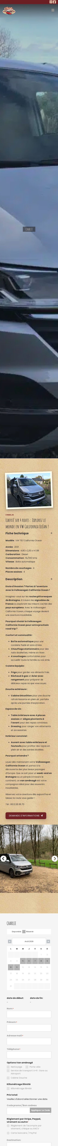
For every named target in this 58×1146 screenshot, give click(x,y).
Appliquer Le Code (40, 1110)
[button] (29, 533)
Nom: (10, 1008)
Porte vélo (35, 1066)
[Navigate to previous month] (9, 941)
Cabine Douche (19, 1077)
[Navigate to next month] (48, 941)
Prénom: (12, 1022)
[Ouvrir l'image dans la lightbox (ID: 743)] (29, 859)
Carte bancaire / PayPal (23, 1133)
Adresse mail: (15, 1035)
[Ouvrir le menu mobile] (53, 10)
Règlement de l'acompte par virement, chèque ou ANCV (26, 1127)
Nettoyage (16, 1066)
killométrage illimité (21, 1088)
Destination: (14, 1140)
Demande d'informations (24, 815)
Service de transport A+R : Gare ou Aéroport (29, 1072)
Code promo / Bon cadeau (22, 1105)
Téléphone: (13, 1049)
